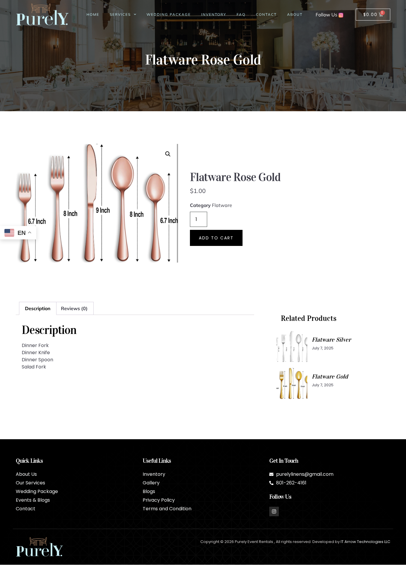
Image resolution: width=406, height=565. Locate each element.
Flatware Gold (330, 376)
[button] (168, 154)
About (295, 14)
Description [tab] (38, 308)
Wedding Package (169, 14)
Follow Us (327, 15)
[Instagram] (274, 511)
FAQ (241, 14)
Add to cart (216, 238)
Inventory (213, 14)
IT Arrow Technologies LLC (365, 541)
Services (120, 14)
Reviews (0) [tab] (74, 308)
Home (92, 14)
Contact (266, 14)
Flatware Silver (331, 339)
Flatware (222, 205)
